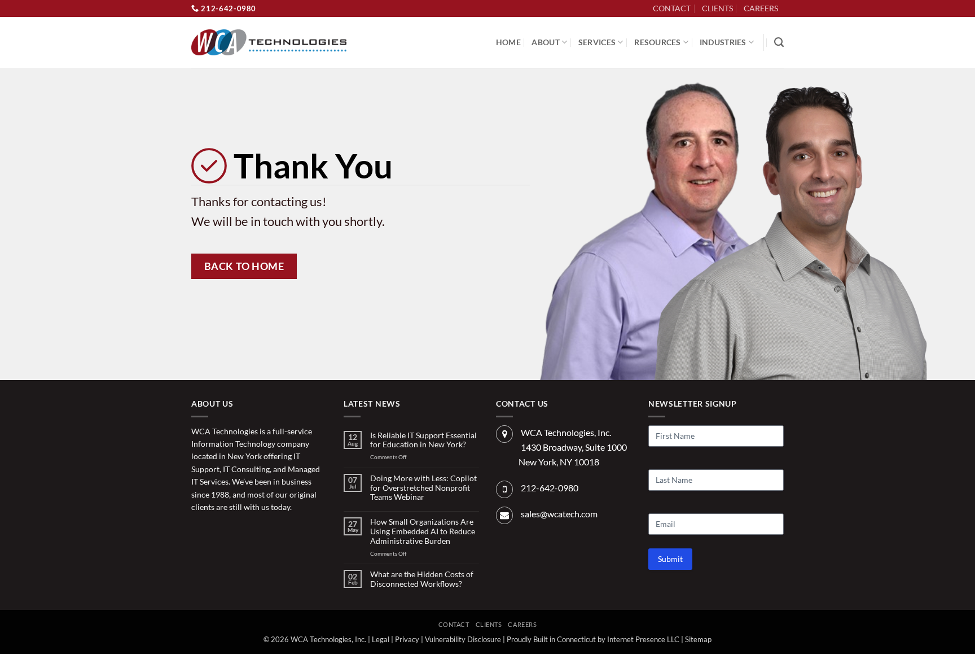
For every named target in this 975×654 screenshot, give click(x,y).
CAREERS (761, 8)
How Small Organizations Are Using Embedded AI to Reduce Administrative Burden (422, 531)
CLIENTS (717, 8)
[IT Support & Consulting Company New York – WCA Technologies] (268, 42)
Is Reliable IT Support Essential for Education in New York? (423, 440)
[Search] (779, 42)
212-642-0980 (227, 8)
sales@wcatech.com (559, 513)
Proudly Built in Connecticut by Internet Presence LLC (593, 639)
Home (508, 42)
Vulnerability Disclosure (463, 639)
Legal (380, 639)
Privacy (407, 639)
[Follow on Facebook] (200, 532)
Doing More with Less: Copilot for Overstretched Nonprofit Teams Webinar (423, 488)
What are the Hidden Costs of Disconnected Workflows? (421, 579)
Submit (670, 559)
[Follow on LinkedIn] (789, 14)
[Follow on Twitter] (218, 532)
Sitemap (698, 639)
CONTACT (672, 8)
